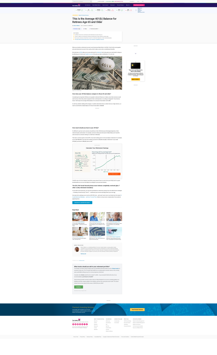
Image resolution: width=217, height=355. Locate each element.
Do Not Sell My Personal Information (137, 336)
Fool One (107, 329)
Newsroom (96, 326)
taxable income (88, 54)
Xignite (81, 327)
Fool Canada (116, 322)
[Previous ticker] (73, 10)
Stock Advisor (108, 322)
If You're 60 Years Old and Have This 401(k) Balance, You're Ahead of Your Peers (97, 224)
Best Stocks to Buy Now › (139, 5)
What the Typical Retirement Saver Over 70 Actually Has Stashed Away (113, 239)
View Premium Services (137, 309)
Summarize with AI (94, 28)
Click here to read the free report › (82, 202)
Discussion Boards (127, 322)
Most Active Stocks (140, 9)
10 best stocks (115, 268)
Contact (95, 327)
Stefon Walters (77, 25)
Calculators (126, 324)
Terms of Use (75, 336)
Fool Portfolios (108, 327)
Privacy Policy (82, 336)
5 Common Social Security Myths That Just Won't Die (79, 239)
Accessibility (132, 1)
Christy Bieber (80, 236)
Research (95, 324)
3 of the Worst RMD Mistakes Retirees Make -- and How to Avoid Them (79, 224)
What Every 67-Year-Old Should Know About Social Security (97, 239)
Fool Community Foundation (138, 326)
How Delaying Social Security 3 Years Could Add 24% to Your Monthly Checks (114, 224)
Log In (138, 1)
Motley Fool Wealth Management (139, 322)
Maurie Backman (98, 236)
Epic (106, 324)
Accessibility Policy (98, 336)
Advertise (95, 329)
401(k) (81, 52)
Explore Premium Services (84, 15)
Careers (95, 322)
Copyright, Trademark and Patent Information (111, 336)
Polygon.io (85, 327)
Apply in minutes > (135, 79)
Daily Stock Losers (141, 12)
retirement (99, 52)
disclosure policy (81, 260)
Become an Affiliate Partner (138, 327)
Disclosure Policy (90, 336)
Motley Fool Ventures (136, 324)
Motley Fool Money (109, 331)
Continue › (78, 287)
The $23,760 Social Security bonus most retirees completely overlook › (89, 39)
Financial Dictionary (127, 326)
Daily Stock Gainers (140, 11)
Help (143, 1)
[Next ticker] (136, 10)
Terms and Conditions (125, 336)
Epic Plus (107, 326)
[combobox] (82, 1)
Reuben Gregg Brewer (116, 236)
